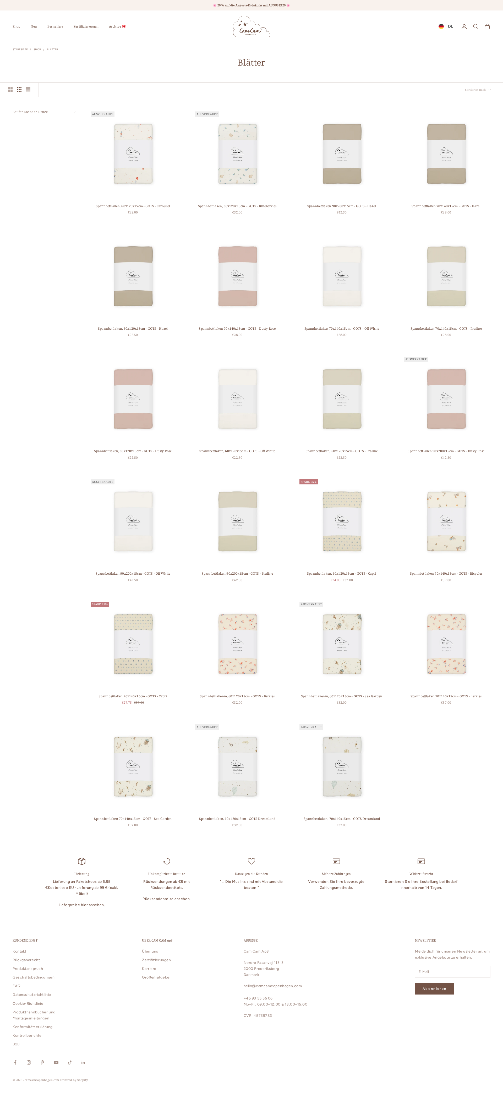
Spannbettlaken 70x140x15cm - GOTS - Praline (446, 328)
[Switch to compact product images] (28, 90)
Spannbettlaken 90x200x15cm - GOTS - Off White (133, 573)
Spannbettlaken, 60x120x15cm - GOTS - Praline (342, 451)
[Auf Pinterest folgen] (42, 1062)
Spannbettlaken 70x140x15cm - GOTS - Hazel (446, 206)
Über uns (150, 951)
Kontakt (19, 951)
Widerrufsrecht (421, 874)
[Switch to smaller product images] (19, 90)
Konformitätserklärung (33, 1027)
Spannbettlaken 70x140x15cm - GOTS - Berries (446, 696)
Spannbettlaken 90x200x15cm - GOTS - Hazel (341, 206)
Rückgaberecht (26, 960)
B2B (16, 1044)
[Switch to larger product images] (10, 90)
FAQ (17, 986)
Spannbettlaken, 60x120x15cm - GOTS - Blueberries (237, 206)
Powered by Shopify (74, 1080)
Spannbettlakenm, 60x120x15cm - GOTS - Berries (237, 696)
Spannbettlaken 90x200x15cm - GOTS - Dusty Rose (446, 451)
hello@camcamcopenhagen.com (273, 986)
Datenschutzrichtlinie (32, 994)
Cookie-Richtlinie (28, 1003)
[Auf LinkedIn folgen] (83, 1062)
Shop (16, 26)
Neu (34, 26)
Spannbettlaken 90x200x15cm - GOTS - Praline (237, 573)
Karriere (149, 968)
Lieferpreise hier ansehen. (82, 905)
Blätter (52, 49)
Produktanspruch (28, 968)
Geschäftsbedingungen (33, 977)
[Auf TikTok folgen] (69, 1062)
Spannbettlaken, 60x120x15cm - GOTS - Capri (341, 573)
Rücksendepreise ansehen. (166, 899)
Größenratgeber (156, 977)
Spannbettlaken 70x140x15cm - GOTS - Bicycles (446, 573)
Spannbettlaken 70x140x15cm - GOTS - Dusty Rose (237, 328)
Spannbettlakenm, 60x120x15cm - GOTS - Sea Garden (341, 696)
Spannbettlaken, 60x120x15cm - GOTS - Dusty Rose (133, 451)
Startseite (20, 49)
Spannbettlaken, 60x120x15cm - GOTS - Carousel (133, 206)
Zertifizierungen (86, 26)
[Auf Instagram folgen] (28, 1062)
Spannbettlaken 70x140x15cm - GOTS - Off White (341, 328)
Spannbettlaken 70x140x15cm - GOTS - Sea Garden (133, 818)
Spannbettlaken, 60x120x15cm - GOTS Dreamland (237, 818)
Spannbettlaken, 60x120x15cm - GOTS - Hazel (133, 328)
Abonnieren (434, 989)
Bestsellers (55, 26)
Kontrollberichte (27, 1035)
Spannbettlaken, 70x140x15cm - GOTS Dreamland (342, 818)
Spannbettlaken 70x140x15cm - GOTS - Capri (133, 696)
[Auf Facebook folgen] (15, 1062)
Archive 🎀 (117, 26)
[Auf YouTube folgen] (56, 1062)
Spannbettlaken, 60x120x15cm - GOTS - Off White (237, 451)
